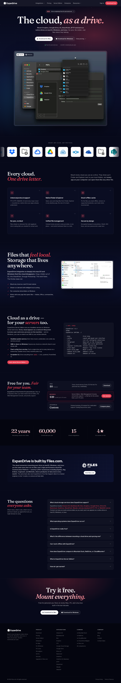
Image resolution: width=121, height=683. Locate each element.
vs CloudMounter (81, 638)
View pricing (80, 38)
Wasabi (58, 667)
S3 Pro (38, 654)
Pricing (49, 3)
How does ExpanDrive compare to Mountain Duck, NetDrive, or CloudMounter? (77, 551)
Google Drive (60, 648)
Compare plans (105, 406)
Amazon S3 (59, 633)
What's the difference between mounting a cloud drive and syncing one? (75, 536)
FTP (57, 643)
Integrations (39, 3)
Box (57, 638)
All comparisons (81, 646)
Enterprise (67, 3)
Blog (98, 635)
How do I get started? (57, 566)
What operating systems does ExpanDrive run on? (67, 521)
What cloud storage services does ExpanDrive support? (69, 502)
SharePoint (59, 664)
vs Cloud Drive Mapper (83, 640)
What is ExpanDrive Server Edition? (62, 559)
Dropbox (58, 640)
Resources (76, 3)
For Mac (38, 643)
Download (107, 385)
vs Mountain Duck (82, 633)
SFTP (57, 661)
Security (38, 656)
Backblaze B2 (60, 635)
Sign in (102, 3)
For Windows (39, 646)
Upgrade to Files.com (42, 659)
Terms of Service (109, 679)
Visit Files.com (89, 473)
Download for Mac (45, 38)
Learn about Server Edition (17, 362)
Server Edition (58, 3)
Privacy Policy (99, 679)
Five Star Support (47, 474)
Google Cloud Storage (62, 646)
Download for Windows (65, 38)
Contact (99, 638)
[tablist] (25, 54)
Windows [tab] (29, 54)
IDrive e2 (58, 651)
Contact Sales (101, 640)
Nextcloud (59, 654)
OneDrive (59, 656)
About (99, 633)
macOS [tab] (21, 54)
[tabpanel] (60, 88)
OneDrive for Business (62, 659)
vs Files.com (80, 643)
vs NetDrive (80, 635)
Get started (106, 396)
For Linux (38, 648)
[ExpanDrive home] (10, 3)
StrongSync (39, 651)
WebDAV (58, 669)
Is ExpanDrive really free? (59, 529)
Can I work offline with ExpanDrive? (62, 544)
